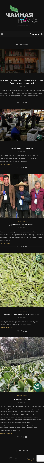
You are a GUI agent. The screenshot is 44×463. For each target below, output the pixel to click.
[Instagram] (30, 34)
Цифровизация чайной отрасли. (22, 225)
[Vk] (38, 34)
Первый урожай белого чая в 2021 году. (22, 314)
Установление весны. (22, 399)
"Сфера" (31, 460)
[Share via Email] (26, 102)
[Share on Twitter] (23, 102)
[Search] (42, 34)
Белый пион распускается (22, 148)
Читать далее (5, 99)
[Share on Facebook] (21, 102)
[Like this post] (18, 102)
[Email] (36, 34)
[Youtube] (33, 34)
